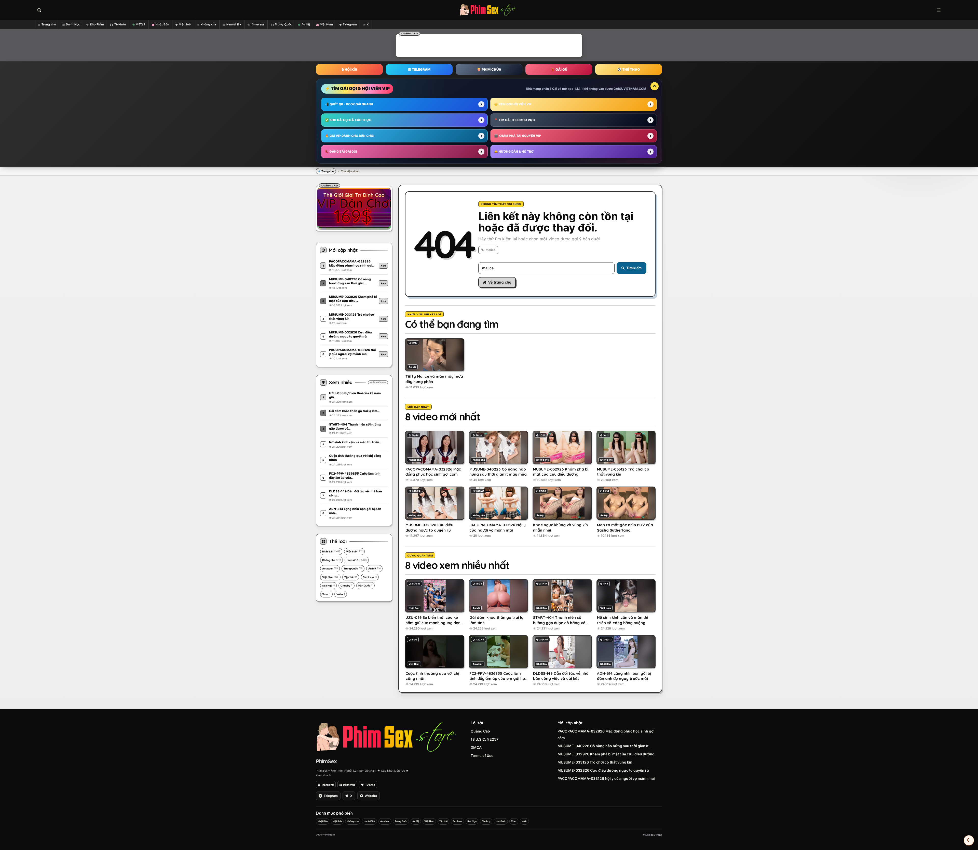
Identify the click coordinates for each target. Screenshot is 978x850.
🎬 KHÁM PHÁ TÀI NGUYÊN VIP (517, 136)
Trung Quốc (283, 24)
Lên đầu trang (653, 834)
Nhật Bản (162, 24)
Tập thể (350, 577)
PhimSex (326, 761)
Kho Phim (97, 24)
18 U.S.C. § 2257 (484, 739)
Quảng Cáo (480, 731)
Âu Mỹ (306, 24)
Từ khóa (370, 784)
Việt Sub (185, 24)
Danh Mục (73, 24)
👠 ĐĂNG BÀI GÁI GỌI (341, 151)
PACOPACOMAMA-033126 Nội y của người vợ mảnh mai (606, 778)
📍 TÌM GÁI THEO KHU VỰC (514, 120)
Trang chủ (49, 24)
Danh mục (349, 784)
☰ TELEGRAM (419, 69)
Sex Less (370, 577)
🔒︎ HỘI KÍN (349, 69)
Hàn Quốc (365, 585)
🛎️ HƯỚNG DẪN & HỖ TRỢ (514, 151)
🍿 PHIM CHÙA (489, 69)
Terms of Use (482, 755)
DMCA (476, 747)
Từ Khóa (120, 24)
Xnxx (326, 594)
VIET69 (141, 24)
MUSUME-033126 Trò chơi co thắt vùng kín (595, 762)
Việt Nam (326, 24)
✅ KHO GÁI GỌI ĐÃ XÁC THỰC (348, 120)
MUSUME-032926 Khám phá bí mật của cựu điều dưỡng (606, 754)
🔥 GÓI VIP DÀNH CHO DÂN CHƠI (349, 136)
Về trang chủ (499, 282)
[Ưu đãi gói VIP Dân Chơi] (354, 208)
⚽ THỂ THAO (628, 69)
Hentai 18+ (233, 24)
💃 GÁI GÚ (559, 69)
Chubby (346, 585)
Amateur (258, 24)
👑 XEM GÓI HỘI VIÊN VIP (513, 104)
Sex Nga (328, 585)
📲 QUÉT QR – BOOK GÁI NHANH (349, 104)
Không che (208, 24)
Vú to (340, 594)
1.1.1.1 (578, 89)
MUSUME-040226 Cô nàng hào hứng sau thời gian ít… (604, 746)
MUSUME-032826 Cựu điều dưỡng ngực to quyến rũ (603, 770)
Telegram (350, 24)
